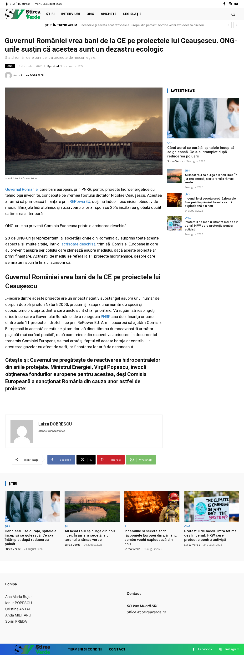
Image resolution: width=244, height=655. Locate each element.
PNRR (106, 316)
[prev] (229, 25)
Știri (169, 143)
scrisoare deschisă (78, 244)
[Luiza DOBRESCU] (9, 75)
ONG (10, 66)
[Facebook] (224, 4)
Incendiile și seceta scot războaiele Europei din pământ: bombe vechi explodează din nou (142, 25)
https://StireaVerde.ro (51, 430)
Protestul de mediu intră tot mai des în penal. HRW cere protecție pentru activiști (211, 225)
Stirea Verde (175, 161)
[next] (236, 25)
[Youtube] (236, 4)
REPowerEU (80, 201)
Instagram (232, 649)
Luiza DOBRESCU (32, 75)
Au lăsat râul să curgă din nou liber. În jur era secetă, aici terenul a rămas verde (211, 178)
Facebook (205, 649)
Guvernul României (22, 189)
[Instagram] (230, 4)
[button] (233, 14)
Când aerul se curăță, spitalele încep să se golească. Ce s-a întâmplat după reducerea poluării (200, 152)
